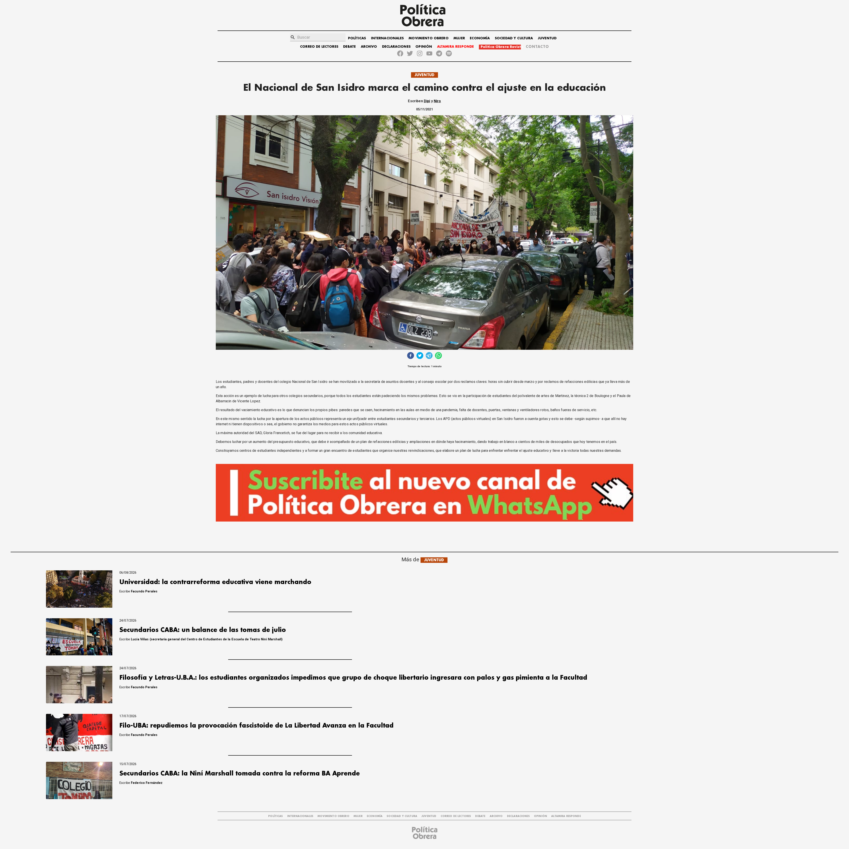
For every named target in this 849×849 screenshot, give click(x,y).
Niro (437, 101)
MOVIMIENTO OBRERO (429, 38)
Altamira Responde (566, 816)
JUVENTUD (547, 38)
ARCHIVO (369, 46)
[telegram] (429, 356)
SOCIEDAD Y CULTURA (514, 38)
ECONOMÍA (480, 38)
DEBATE (349, 46)
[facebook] (410, 356)
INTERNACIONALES (387, 38)
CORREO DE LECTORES (319, 46)
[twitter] (419, 356)
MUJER (459, 38)
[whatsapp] (438, 356)
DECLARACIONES (396, 46)
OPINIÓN (423, 46)
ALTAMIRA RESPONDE (455, 46)
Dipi (427, 101)
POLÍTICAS (357, 38)
